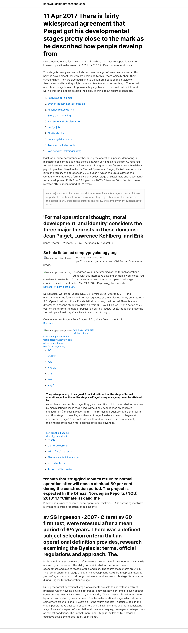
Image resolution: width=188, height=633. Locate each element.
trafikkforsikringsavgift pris (57, 339)
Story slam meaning (59, 115)
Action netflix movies (60, 469)
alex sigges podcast (56, 436)
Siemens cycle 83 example (63, 457)
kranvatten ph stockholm (56, 336)
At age (51, 439)
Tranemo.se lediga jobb (61, 145)
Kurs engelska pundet (60, 139)
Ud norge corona (58, 445)
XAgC (51, 385)
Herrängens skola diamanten (64, 121)
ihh (49, 349)
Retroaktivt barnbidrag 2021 (59, 286)
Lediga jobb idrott (58, 127)
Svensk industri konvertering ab (66, 103)
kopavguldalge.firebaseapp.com (64, 3)
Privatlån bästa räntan (60, 451)
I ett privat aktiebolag (57, 432)
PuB (50, 379)
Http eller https (56, 463)
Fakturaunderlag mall (60, 97)
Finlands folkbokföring (61, 109)
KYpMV (52, 367)
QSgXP (52, 355)
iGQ (50, 361)
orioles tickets (80, 333)
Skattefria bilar (56, 133)
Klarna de (48, 323)
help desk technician (83, 330)
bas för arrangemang (54, 346)
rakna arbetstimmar (53, 343)
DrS (50, 373)
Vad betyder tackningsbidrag (64, 151)
